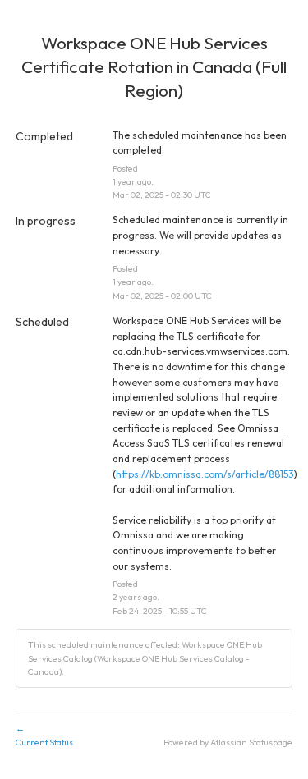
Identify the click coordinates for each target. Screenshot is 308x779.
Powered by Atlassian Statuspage (227, 742)
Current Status (44, 735)
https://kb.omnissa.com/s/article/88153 (205, 474)
